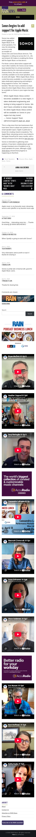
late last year (28, 139)
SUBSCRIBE (6, 303)
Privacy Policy (6, 816)
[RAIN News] (18, 9)
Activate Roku (6, 218)
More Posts (19, 171)
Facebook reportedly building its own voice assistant (27, 182)
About (4, 806)
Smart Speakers (9, 159)
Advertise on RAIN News (9, 813)
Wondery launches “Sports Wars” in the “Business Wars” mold (9, 184)
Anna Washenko (25, 34)
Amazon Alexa (23, 159)
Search (4, 310)
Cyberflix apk (6, 265)
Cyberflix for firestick (9, 235)
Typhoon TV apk (7, 281)
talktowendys (7, 249)
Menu (18, 17)
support (9, 40)
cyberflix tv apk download (11, 202)
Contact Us (5, 810)
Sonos (8, 161)
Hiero (14, 834)
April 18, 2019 (24, 121)
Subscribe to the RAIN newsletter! (12, 822)
